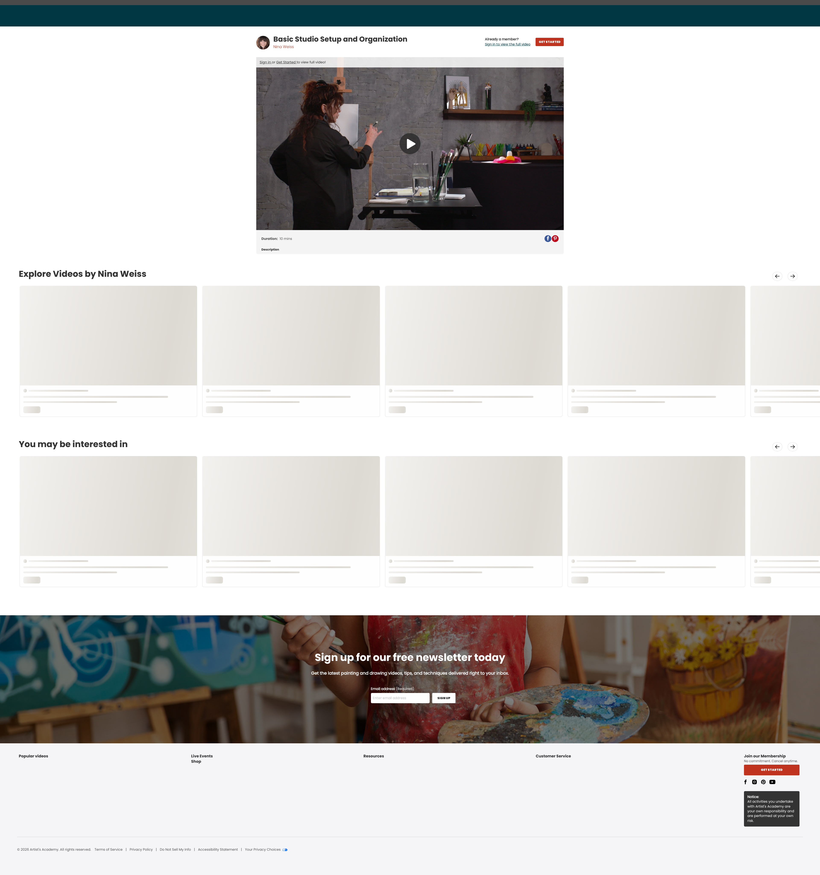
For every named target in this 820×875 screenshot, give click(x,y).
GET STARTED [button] (550, 42)
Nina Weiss (283, 47)
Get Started (286, 62)
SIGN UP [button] (443, 698)
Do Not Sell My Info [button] (175, 849)
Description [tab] (270, 250)
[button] (507, 42)
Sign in (266, 62)
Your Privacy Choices (263, 849)
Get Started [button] (772, 770)
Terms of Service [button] (109, 849)
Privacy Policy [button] (141, 849)
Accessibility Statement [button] (218, 849)
